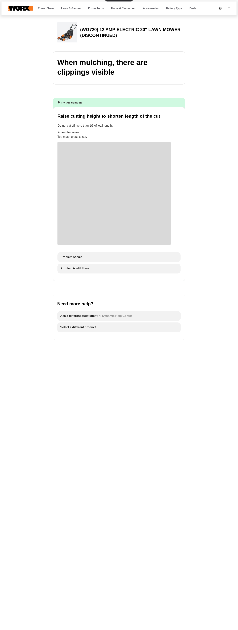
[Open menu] (229, 8)
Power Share (46, 8)
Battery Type (174, 8)
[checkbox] (119, 257)
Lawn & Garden (71, 8)
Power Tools (96, 8)
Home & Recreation (123, 8)
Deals (193, 8)
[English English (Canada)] (220, 8)
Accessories (151, 8)
